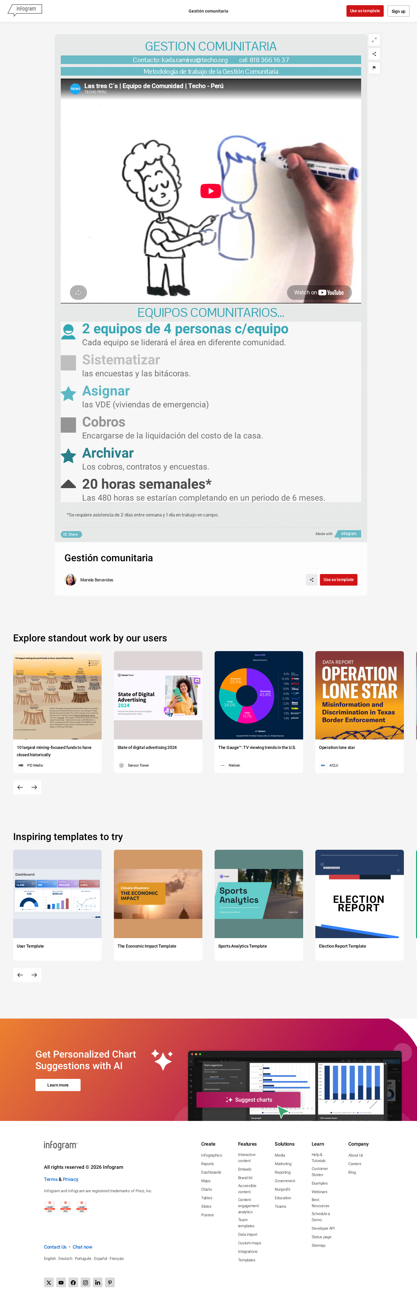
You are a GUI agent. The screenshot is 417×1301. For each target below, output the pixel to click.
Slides (206, 1206)
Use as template (365, 10)
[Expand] (374, 40)
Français (117, 1258)
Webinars (320, 1191)
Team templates (246, 1223)
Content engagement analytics (248, 1205)
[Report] (374, 68)
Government (285, 1181)
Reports (207, 1163)
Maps (206, 1181)
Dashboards (211, 1172)
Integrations (248, 1251)
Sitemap (318, 1245)
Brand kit (245, 1177)
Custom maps (249, 1243)
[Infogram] (24, 11)
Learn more (58, 1085)
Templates (247, 1260)
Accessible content (247, 1188)
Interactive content (247, 1157)
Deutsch (65, 1258)
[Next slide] (34, 787)
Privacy (70, 1179)
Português (83, 1258)
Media (280, 1155)
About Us (355, 1155)
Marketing (283, 1163)
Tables (206, 1198)
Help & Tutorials (319, 1157)
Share (73, 534)
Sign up (398, 11)
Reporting (282, 1172)
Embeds (245, 1169)
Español (100, 1258)
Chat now (82, 1247)
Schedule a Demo (321, 1216)
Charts (206, 1189)
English (50, 1258)
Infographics (211, 1155)
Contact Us (55, 1247)
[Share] (374, 54)
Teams (280, 1206)
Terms (51, 1179)
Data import (247, 1234)
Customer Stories (320, 1171)
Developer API (323, 1228)
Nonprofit (282, 1189)
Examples (320, 1183)
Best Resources (320, 1202)
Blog (352, 1172)
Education (283, 1198)
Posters (207, 1215)
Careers (354, 1163)
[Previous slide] (20, 787)
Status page (322, 1237)
